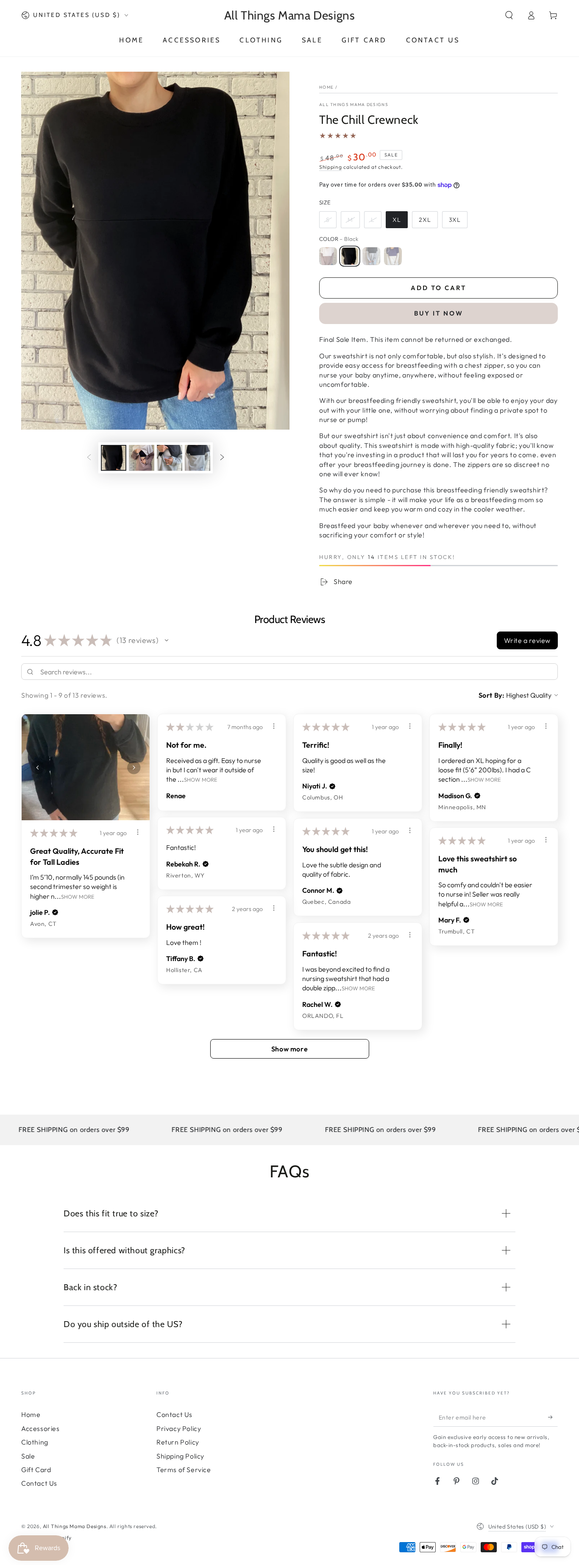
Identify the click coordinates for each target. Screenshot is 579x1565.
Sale (28, 1456)
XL (396, 220)
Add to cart (438, 288)
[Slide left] (89, 458)
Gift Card (36, 1469)
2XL (425, 220)
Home (326, 87)
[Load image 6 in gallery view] (197, 458)
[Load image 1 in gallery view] (113, 458)
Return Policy (177, 1442)
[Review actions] (138, 832)
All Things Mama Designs (353, 104)
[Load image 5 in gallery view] (169, 458)
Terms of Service (183, 1469)
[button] (509, 15)
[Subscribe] (553, 1417)
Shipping (330, 167)
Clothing (34, 1442)
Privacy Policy (178, 1428)
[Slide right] (222, 458)
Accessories (40, 1428)
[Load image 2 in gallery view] (141, 458)
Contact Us (39, 1483)
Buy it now (438, 313)
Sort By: (492, 695)
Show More (78, 896)
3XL (455, 220)
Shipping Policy (180, 1456)
